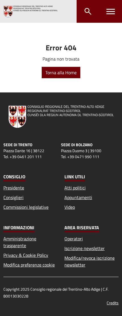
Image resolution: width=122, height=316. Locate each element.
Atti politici (75, 187)
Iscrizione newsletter (84, 248)
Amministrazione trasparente (19, 242)
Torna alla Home (61, 72)
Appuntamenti (78, 197)
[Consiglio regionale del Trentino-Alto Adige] (30, 11)
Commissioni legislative (26, 207)
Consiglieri (13, 197)
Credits (113, 303)
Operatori (73, 238)
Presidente (13, 187)
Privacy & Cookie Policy (25, 255)
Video (69, 207)
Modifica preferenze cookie (29, 264)
